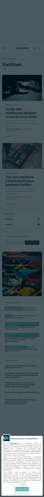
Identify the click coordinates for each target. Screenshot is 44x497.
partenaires (14, 443)
